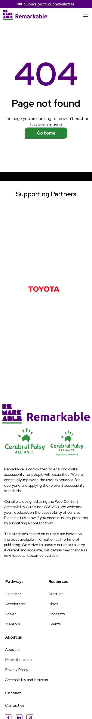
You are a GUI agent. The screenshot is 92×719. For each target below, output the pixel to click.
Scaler (10, 613)
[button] (85, 15)
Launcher (13, 593)
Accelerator (15, 603)
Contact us (14, 705)
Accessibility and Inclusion (26, 679)
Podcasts (57, 613)
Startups (56, 593)
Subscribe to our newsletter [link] (49, 4)
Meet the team (18, 659)
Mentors (12, 623)
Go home (46, 133)
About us (13, 649)
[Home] (25, 15)
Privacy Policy (16, 669)
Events (55, 623)
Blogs (53, 603)
